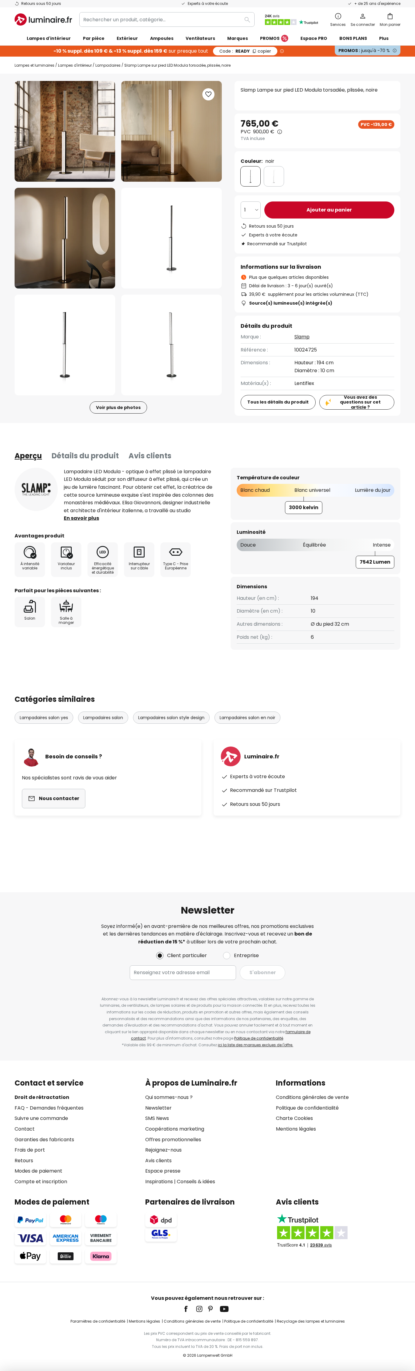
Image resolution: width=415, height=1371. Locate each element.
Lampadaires (108, 65)
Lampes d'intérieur (75, 65)
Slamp (302, 336)
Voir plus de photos (118, 407)
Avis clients (150, 456)
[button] (65, 238)
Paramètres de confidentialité (97, 1321)
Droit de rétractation (42, 1097)
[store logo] (43, 19)
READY (245, 51)
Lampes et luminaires (34, 65)
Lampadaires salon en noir (247, 718)
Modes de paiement (38, 1170)
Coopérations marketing (174, 1128)
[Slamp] (36, 489)
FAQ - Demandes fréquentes (49, 1107)
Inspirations (159, 1181)
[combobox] (167, 19)
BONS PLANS (353, 38)
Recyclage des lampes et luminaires (311, 1321)
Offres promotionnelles (173, 1139)
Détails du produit (85, 456)
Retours (24, 1160)
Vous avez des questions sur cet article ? (360, 402)
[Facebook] (189, 1309)
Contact (25, 1128)
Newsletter (158, 1107)
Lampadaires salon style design (171, 718)
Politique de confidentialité (258, 1038)
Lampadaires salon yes (44, 718)
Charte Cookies (294, 1118)
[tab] (28, 456)
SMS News (157, 1118)
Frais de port (30, 1149)
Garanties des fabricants (44, 1139)
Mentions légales (296, 1128)
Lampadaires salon (103, 718)
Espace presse (162, 1170)
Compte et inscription (41, 1181)
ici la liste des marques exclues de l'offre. (255, 1044)
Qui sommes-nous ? (169, 1097)
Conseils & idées (196, 1181)
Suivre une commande (41, 1118)
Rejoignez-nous (163, 1149)
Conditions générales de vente (312, 1097)
